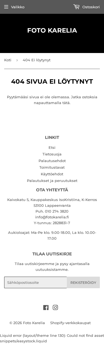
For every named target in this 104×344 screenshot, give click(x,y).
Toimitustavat (52, 167)
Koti (7, 60)
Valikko (17, 7)
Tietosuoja (52, 154)
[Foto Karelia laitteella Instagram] (55, 308)
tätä (66, 102)
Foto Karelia (52, 30)
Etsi (52, 147)
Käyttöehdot (52, 174)
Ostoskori (90, 7)
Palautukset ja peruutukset (52, 180)
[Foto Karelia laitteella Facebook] (46, 308)
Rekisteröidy (83, 283)
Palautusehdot (52, 160)
